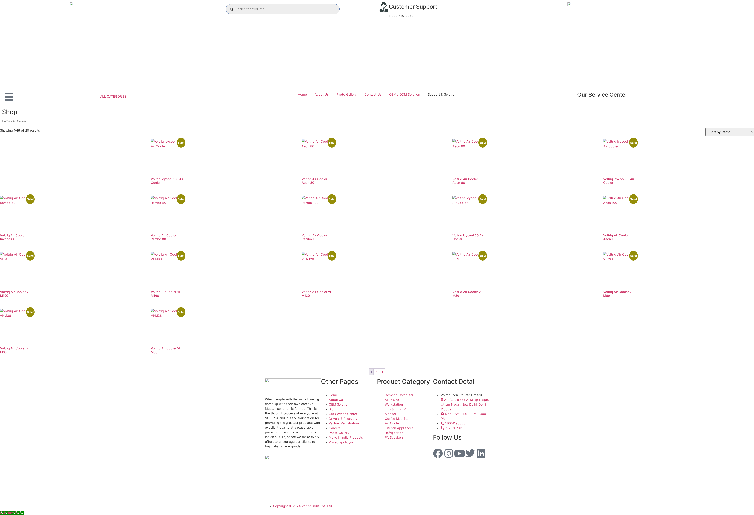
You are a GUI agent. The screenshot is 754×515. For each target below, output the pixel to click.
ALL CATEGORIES (113, 96)
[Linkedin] (481, 453)
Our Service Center (602, 94)
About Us (322, 94)
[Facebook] (438, 453)
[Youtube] (459, 453)
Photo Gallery (346, 94)
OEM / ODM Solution (404, 94)
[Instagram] (449, 453)
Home (302, 94)
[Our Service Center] (572, 95)
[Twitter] (470, 453)
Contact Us (372, 94)
